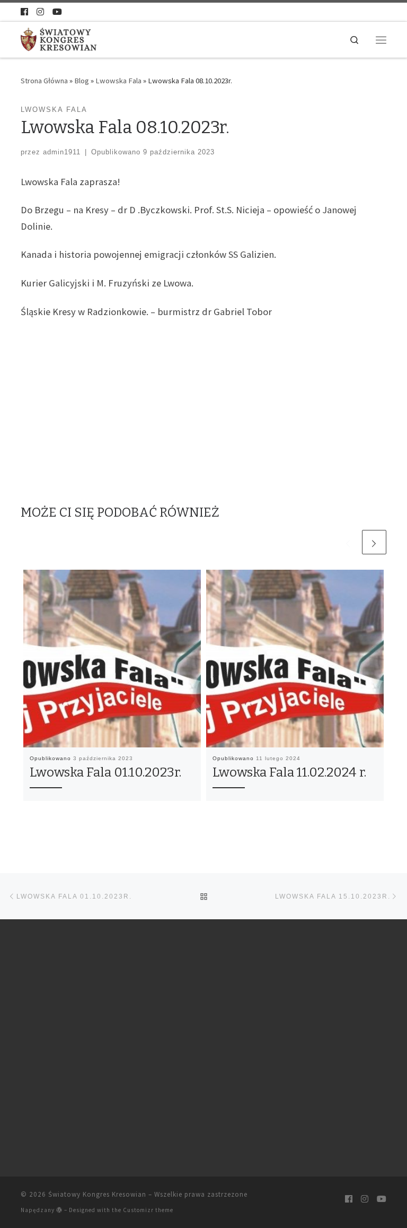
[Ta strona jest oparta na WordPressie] (59, 1210)
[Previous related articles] (348, 542)
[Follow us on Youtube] (57, 12)
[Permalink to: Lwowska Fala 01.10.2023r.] (112, 658)
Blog (81, 80)
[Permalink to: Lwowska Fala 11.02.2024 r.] (295, 658)
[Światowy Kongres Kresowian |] (59, 38)
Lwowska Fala (118, 80)
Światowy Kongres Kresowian (97, 1194)
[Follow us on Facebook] (24, 12)
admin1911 (62, 152)
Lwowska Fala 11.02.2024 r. (289, 772)
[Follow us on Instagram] (40, 12)
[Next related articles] (374, 542)
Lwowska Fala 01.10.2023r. (105, 772)
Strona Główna (44, 80)
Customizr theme (148, 1210)
